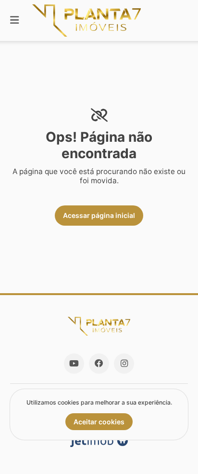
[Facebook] (99, 363)
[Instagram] (124, 363)
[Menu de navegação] (14, 20)
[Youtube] (74, 363)
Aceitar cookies (99, 422)
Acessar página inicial (99, 215)
